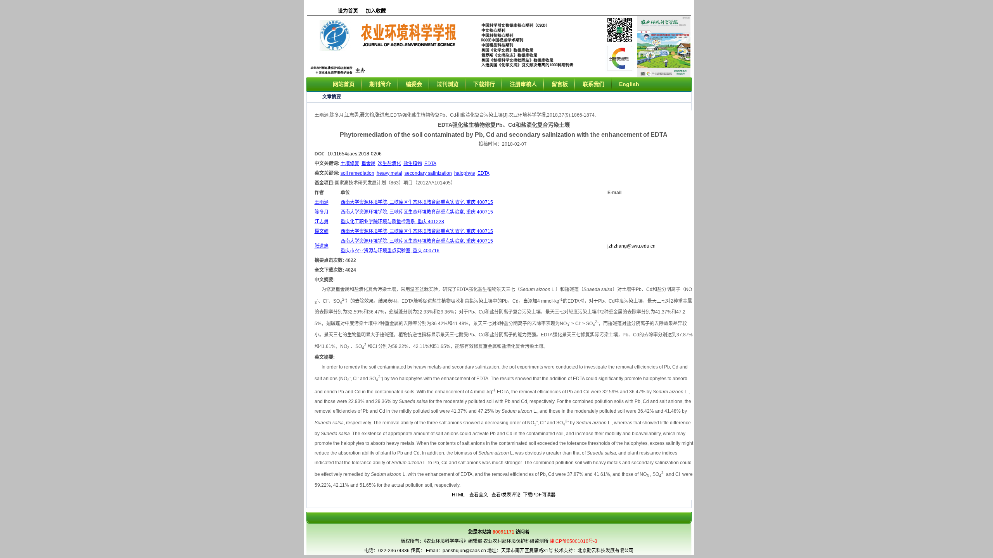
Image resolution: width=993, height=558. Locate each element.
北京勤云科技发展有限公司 (605, 550)
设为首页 (348, 11)
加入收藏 (376, 11)
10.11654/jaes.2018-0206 (354, 154)
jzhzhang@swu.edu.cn (631, 246)
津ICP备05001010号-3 (573, 541)
